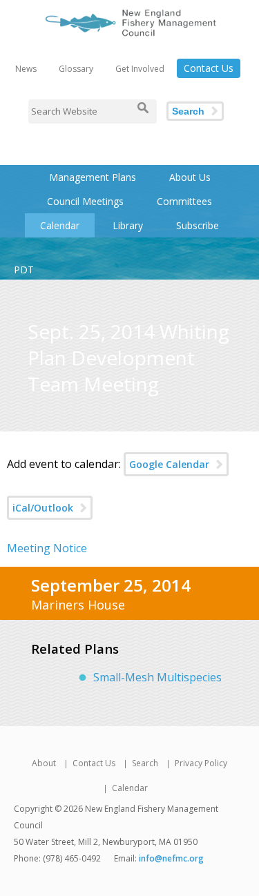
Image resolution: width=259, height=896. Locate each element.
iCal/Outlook (42, 507)
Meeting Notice (47, 548)
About (44, 763)
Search (188, 111)
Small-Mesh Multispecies (157, 677)
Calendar (59, 225)
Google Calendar (169, 464)
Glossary (76, 69)
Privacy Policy (201, 763)
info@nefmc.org (171, 858)
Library (128, 225)
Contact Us (208, 68)
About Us (190, 177)
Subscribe (197, 225)
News (26, 69)
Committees (184, 201)
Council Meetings (85, 201)
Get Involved (139, 69)
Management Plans (92, 177)
